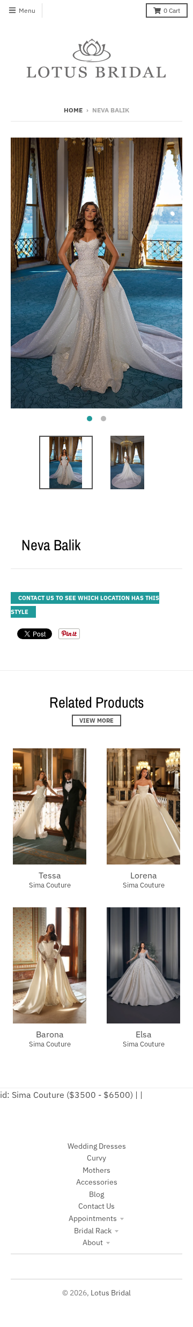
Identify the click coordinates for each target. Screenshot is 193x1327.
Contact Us (96, 1206)
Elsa (144, 1034)
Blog (96, 1194)
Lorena (143, 875)
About (93, 1242)
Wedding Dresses (97, 1146)
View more (96, 720)
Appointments (93, 1218)
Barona (50, 1034)
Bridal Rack (93, 1230)
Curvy (96, 1158)
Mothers (96, 1170)
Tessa (50, 875)
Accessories (96, 1182)
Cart (172, 10)
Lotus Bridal (111, 1293)
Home (73, 110)
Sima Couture (50, 885)
